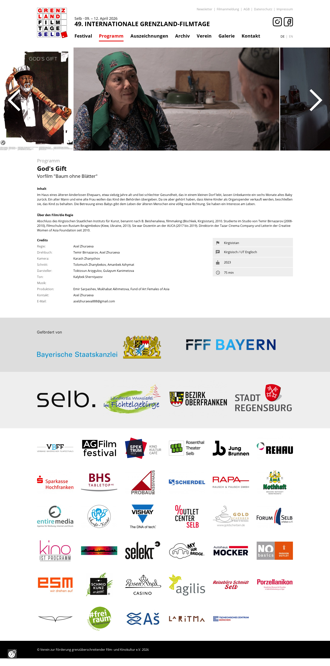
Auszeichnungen (149, 36)
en (291, 36)
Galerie (226, 36)
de (283, 36)
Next (316, 100)
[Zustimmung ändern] (12, 653)
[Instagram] (276, 21)
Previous (14, 100)
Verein (204, 36)
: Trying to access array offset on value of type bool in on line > (99, 329)
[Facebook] (287, 21)
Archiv (182, 36)
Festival (83, 36)
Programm (111, 36)
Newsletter (204, 9)
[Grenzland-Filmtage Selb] (52, 23)
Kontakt (251, 36)
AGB (246, 9)
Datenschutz (263, 9)
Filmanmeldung (228, 9)
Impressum (285, 9)
